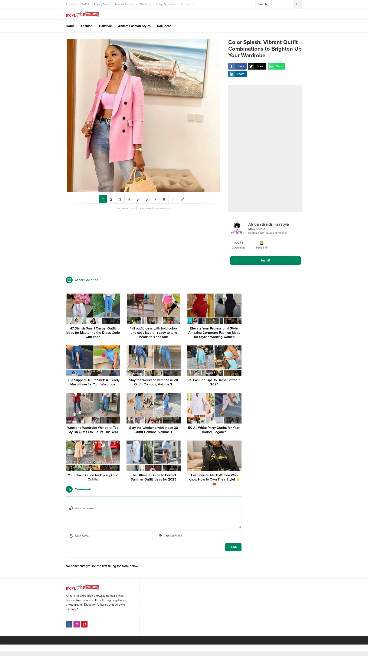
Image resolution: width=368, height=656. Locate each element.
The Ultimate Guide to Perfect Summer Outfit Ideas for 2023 (153, 477)
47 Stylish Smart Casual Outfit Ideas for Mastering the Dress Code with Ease (93, 332)
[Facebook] (69, 624)
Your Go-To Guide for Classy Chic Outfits (93, 477)
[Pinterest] (84, 624)
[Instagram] (76, 624)
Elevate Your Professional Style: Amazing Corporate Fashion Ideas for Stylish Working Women (214, 332)
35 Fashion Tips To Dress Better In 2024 (214, 382)
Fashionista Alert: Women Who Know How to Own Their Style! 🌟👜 (214, 479)
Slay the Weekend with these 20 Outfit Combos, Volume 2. (153, 382)
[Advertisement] (265, 148)
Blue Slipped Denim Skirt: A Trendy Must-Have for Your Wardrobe (92, 382)
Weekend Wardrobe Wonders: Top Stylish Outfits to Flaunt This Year (92, 430)
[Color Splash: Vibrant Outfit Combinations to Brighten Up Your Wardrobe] (143, 190)
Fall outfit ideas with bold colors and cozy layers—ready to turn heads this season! (153, 332)
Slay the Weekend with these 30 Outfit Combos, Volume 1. (153, 430)
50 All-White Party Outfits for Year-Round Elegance (214, 430)
